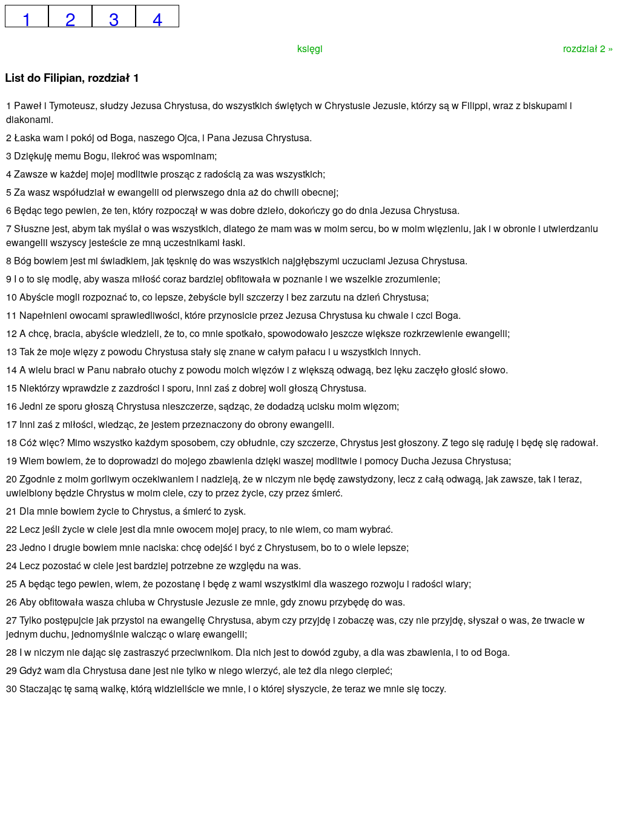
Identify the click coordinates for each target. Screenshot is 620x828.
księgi (310, 48)
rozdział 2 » (588, 48)
